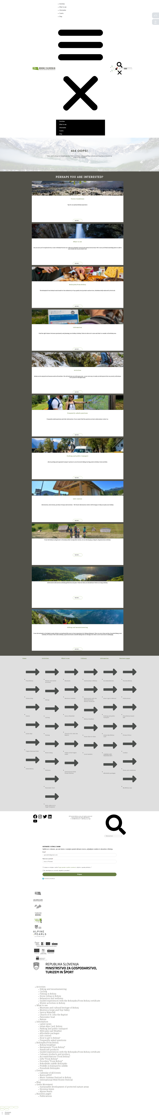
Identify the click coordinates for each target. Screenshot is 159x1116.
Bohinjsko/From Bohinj (77, 284)
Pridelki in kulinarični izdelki (54, 1066)
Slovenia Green (47, 1089)
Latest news (45, 1024)
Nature (43, 1019)
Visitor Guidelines (77, 199)
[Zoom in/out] (2, 1107)
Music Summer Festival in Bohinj (55, 1077)
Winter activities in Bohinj (52, 1003)
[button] (80, 68)
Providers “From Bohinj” (51, 1061)
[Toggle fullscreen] (7, 1107)
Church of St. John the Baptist (54, 1015)
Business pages (125, 658)
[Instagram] (40, 817)
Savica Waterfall (47, 1012)
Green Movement (44, 1084)
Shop (60, 16)
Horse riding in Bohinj (50, 996)
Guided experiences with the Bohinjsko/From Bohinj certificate (70, 1001)
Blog (38, 1082)
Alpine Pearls (46, 1091)
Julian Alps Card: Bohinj (51, 1026)
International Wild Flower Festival (56, 1080)
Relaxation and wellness (51, 998)
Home (24, 658)
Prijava (79, 874)
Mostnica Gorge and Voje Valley (55, 1010)
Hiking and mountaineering (77, 627)
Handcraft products (49, 1049)
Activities (62, 4)
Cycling (43, 991)
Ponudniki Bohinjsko (50, 1068)
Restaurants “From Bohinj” (52, 1047)
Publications (46, 1096)
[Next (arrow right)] (7, 1109)
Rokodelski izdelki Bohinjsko (53, 1063)
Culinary (84, 658)
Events (61, 13)
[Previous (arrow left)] (2, 1109)
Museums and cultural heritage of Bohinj (59, 1008)
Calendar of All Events (50, 1073)
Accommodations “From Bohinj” (55, 1056)
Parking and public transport (77, 456)
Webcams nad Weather (51, 1031)
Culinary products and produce (55, 1054)
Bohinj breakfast (48, 1045)
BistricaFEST (46, 1075)
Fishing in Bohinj (48, 994)
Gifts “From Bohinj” (49, 1059)
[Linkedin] (50, 817)
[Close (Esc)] (16, 1107)
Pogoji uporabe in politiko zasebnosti (67, 867)
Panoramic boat (47, 1017)
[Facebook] (35, 817)
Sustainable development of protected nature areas (64, 1087)
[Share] (11, 1107)
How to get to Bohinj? (50, 1038)
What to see (62, 7)
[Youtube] (35, 821)
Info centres (77, 499)
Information (62, 10)
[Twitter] (45, 817)
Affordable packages (49, 1033)
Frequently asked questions (77, 413)
